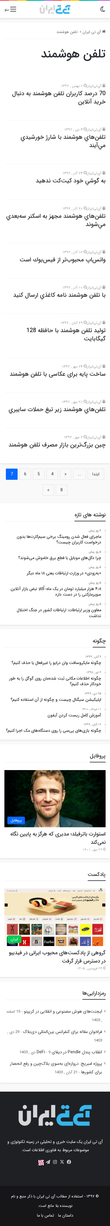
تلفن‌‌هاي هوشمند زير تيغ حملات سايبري (57, 409)
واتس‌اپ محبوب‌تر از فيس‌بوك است (63, 259)
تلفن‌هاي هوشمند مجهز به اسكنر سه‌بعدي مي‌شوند (56, 220)
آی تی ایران (92, 32)
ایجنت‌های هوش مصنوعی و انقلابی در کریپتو (63, 1011)
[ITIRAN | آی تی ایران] (55, 9)
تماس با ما (45, 1215)
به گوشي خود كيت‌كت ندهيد (71, 180)
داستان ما (65, 1215)
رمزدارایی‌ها (94, 993)
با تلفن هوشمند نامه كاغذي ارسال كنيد (59, 295)
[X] (62, 1162)
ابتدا (95, 474)
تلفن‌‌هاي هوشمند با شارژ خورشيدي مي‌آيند (63, 141)
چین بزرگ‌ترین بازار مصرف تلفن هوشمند (57, 444)
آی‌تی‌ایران (93, 86)
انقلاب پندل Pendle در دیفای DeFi (69, 1052)
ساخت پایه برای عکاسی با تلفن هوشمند (58, 374)
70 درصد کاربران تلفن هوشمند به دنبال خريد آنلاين (59, 97)
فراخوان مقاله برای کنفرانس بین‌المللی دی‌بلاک (62, 1032)
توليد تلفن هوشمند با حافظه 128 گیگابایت (66, 334)
